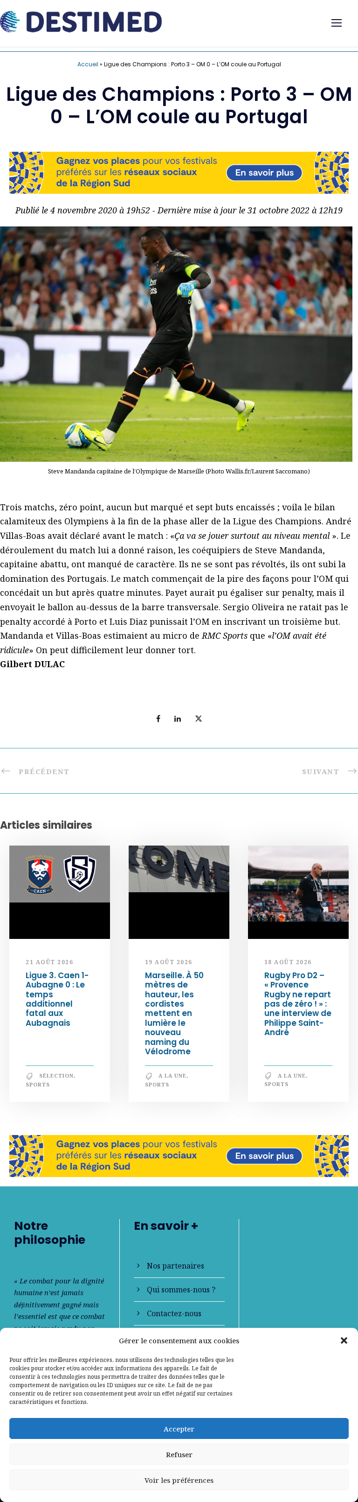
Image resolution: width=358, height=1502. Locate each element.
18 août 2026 (288, 962)
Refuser (179, 1454)
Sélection (56, 1075)
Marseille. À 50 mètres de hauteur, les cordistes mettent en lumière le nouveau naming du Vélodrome (174, 1013)
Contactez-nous (174, 1313)
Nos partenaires (175, 1266)
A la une (172, 1075)
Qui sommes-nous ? (181, 1289)
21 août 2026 (49, 962)
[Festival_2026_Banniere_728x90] (179, 171)
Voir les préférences (179, 1480)
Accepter (179, 1428)
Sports (38, 1084)
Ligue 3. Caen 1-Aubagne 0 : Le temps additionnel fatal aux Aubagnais (57, 999)
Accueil (87, 64)
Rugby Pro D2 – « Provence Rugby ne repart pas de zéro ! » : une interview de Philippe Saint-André (297, 1004)
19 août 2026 (169, 962)
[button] (344, 1340)
